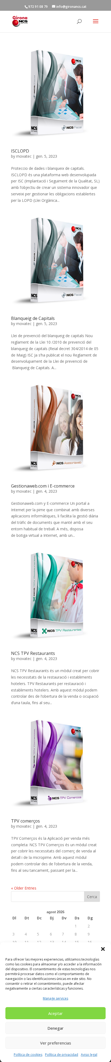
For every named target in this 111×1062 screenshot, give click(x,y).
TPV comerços (25, 821)
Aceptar (55, 1013)
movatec (24, 156)
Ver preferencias (55, 1043)
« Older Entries (23, 888)
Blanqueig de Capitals (33, 318)
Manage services (55, 998)
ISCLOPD (20, 151)
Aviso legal (89, 1054)
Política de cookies (28, 1054)
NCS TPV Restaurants (33, 653)
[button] (103, 949)
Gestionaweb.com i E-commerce (43, 486)
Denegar (55, 1028)
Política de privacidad (61, 1054)
